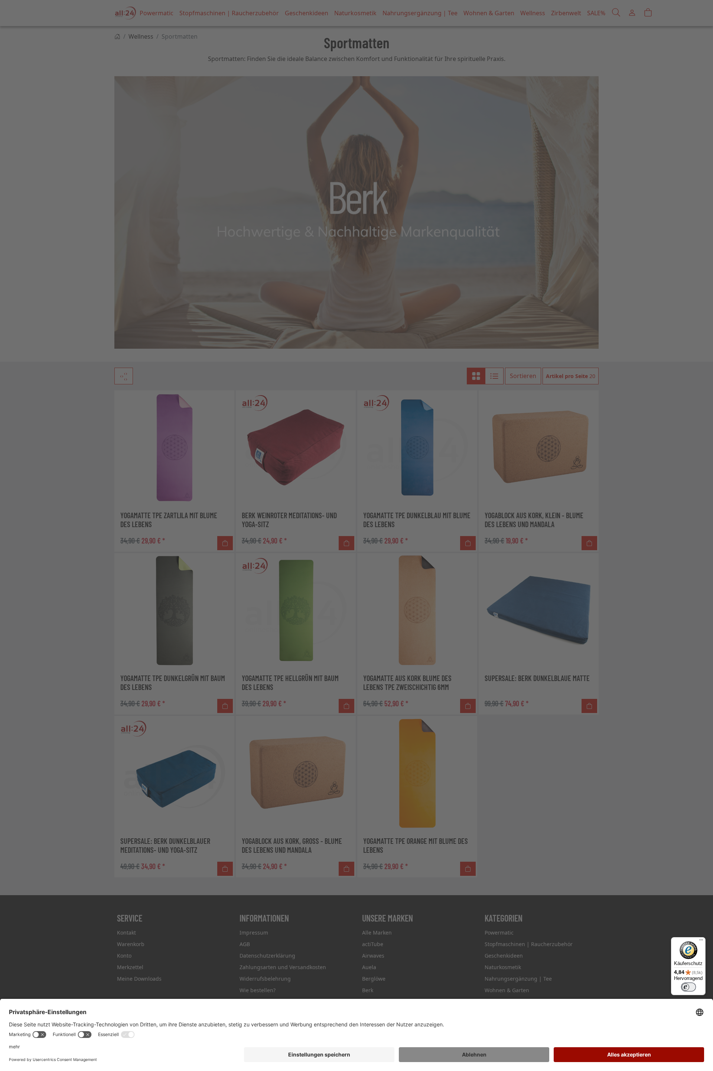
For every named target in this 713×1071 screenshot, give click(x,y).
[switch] (688, 987)
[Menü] (701, 941)
